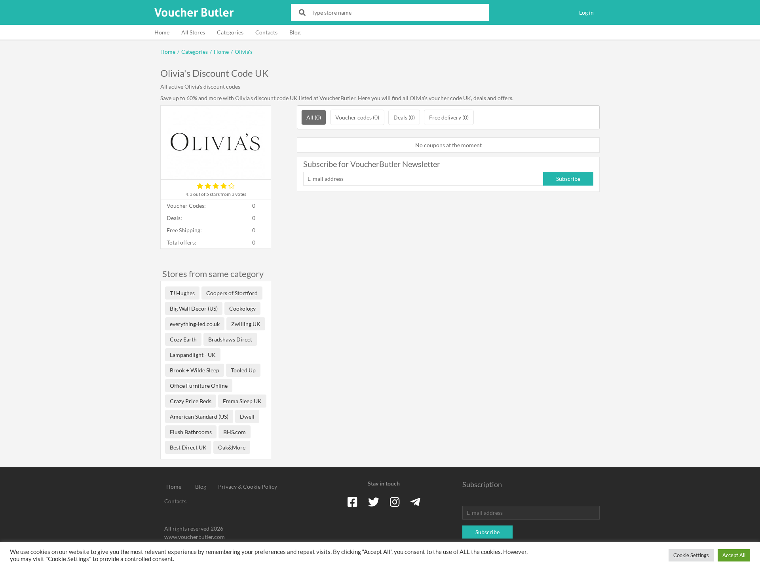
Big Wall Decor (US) (194, 308)
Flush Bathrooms (191, 432)
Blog (294, 32)
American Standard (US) (199, 416)
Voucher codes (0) (357, 117)
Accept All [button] (733, 555)
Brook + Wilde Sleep (194, 370)
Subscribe (568, 178)
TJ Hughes (182, 293)
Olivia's (244, 51)
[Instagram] (395, 501)
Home (161, 32)
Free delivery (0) (449, 117)
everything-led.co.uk (195, 324)
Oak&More (231, 447)
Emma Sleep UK (242, 401)
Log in (586, 12)
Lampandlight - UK (193, 354)
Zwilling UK (245, 324)
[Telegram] (415, 501)
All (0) (313, 117)
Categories (230, 32)
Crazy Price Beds (190, 401)
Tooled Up (243, 370)
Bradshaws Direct (230, 339)
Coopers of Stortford (232, 293)
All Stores (193, 32)
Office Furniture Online (199, 385)
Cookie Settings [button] (691, 555)
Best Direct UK (188, 447)
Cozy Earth (183, 339)
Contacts (266, 32)
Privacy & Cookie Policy (247, 486)
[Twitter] (373, 501)
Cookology (242, 308)
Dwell (247, 416)
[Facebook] (352, 501)
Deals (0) (404, 117)
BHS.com (234, 432)
